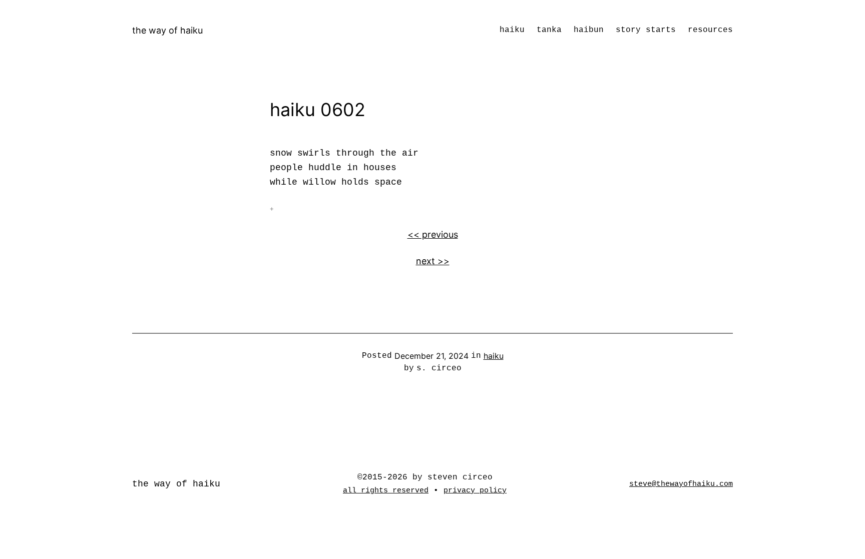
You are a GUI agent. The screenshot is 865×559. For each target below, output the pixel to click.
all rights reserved (385, 490)
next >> (433, 261)
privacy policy (475, 490)
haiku (494, 356)
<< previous (432, 234)
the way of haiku (167, 30)
